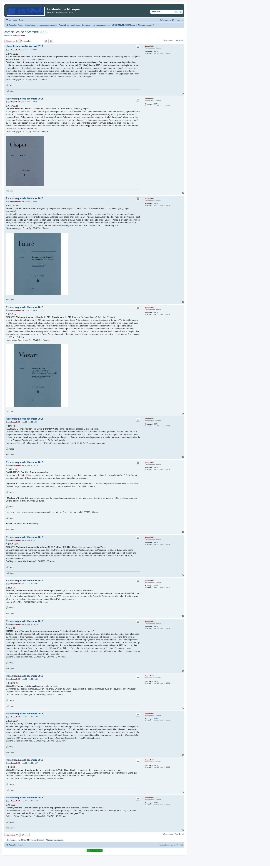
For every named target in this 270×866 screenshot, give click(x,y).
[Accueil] (26, 10)
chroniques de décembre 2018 (25, 32)
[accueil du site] (94, 850)
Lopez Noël (20, 35)
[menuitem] (21, 20)
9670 (156, 51)
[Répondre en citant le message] (138, 47)
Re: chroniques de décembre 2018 (24, 98)
